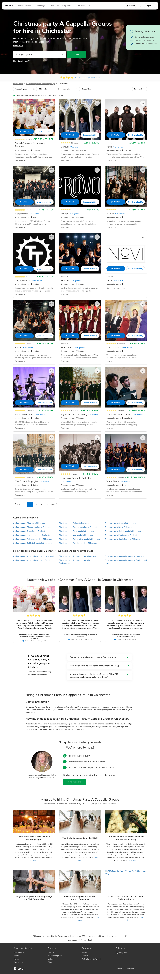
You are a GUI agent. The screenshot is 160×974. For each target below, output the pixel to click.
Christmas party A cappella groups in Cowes (77, 556)
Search (132, 5)
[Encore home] (9, 5)
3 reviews (29, 139)
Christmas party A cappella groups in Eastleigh (32, 560)
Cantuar (73, 635)
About (84, 952)
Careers (85, 955)
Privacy (17, 959)
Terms (16, 955)
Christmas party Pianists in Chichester (29, 523)
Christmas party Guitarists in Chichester (75, 523)
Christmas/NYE (83, 5)
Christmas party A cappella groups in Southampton (74, 561)
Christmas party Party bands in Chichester (76, 531)
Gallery (51, 959)
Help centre (19, 952)
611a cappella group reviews (87, 78)
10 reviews (30, 210)
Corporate (66, 5)
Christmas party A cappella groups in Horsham (124, 556)
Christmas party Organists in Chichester (30, 531)
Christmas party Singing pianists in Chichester (32, 527)
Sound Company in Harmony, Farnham (34, 635)
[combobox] (25, 89)
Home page (18, 83)
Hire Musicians (24, 5)
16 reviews (121, 344)
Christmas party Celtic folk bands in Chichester (32, 543)
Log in (148, 5)
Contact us (18, 962)
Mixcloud (130, 968)
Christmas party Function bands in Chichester (78, 543)
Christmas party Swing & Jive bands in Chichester (79, 539)
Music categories (55, 955)
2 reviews (109, 277)
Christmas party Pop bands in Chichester (122, 535)
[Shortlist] (140, 6)
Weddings (41, 5)
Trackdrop (120, 968)
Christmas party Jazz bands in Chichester (76, 535)
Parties (53, 5)
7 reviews (120, 210)
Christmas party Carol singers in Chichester (123, 539)
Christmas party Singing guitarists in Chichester (79, 527)
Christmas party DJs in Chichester (119, 527)
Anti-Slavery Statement (91, 959)
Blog (50, 962)
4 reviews (109, 143)
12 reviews (30, 411)
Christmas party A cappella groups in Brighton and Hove (126, 561)
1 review (29, 344)
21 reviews (75, 143)
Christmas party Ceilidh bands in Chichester (123, 531)
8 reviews (74, 411)
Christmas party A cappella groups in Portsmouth (33, 556)
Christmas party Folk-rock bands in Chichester (32, 539)
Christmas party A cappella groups (40, 83)
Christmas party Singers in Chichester (120, 523)
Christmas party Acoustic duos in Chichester (31, 535)
